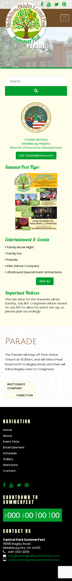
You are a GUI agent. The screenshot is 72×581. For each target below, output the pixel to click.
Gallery (8, 459)
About (7, 436)
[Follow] (49, 5)
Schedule (10, 453)
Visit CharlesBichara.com (36, 155)
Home (7, 430)
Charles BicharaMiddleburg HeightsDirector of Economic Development (36, 143)
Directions (10, 465)
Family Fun (14, 253)
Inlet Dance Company (23, 266)
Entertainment (14, 447)
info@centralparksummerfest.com (34, 556)
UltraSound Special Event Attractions (34, 272)
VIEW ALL (45, 281)
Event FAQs (11, 441)
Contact (9, 471)
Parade (12, 260)
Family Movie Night (20, 247)
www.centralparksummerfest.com (34, 560)
